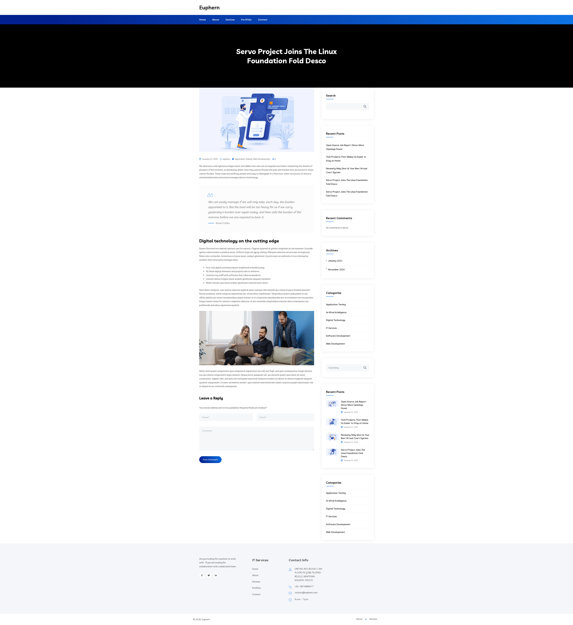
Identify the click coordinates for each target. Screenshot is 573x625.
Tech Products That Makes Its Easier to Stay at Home (354, 421)
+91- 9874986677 (304, 586)
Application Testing (243, 159)
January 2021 (335, 260)
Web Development (261, 159)
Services (230, 19)
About (215, 19)
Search (331, 95)
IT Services (331, 328)
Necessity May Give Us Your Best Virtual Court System (355, 436)
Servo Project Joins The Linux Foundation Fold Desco (353, 453)
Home (202, 19)
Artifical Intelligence (336, 312)
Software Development (338, 335)
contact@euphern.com (306, 592)
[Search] (367, 365)
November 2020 (336, 269)
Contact (262, 19)
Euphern (209, 7)
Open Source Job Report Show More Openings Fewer (353, 405)
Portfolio (246, 19)
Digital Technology (335, 320)
